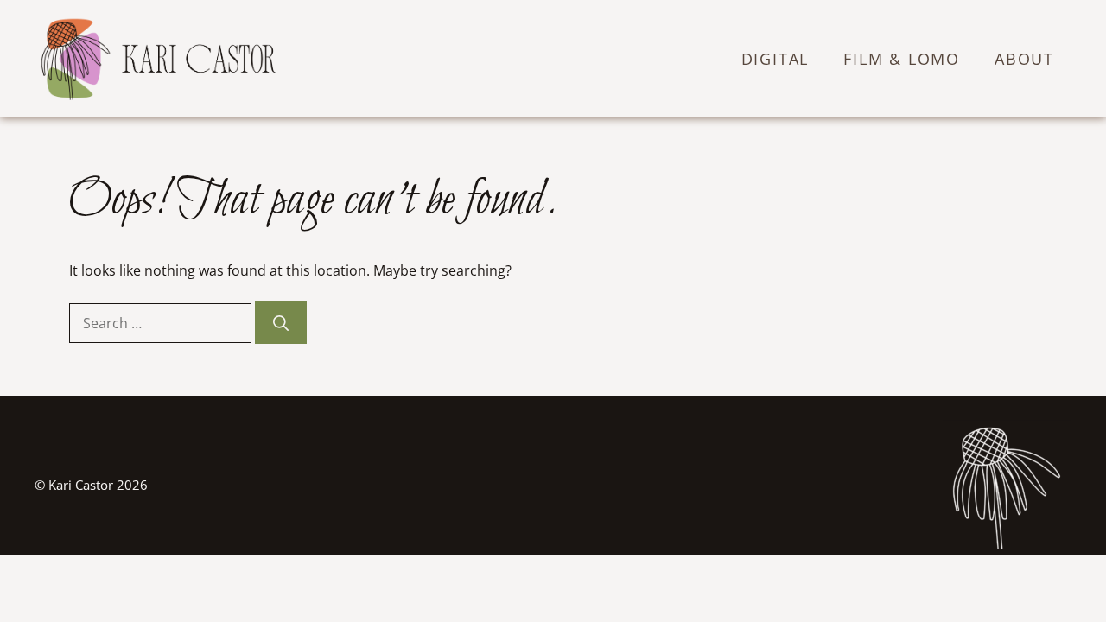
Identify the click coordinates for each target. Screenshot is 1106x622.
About (1024, 58)
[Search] (281, 322)
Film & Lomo (901, 58)
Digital (775, 58)
